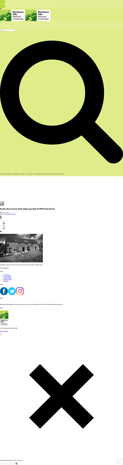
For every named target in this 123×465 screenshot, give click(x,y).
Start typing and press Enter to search (11, 460)
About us (21, 4)
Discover (8, 4)
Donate (6, 281)
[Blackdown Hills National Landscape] (25, 20)
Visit (15, 4)
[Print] (0, 231)
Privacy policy (8, 279)
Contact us (7, 275)
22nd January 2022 (10, 214)
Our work (29, 4)
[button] (0, 9)
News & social (48, 4)
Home (2, 4)
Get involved (38, 4)
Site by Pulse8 (4, 331)
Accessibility (7, 276)
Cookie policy (8, 278)
